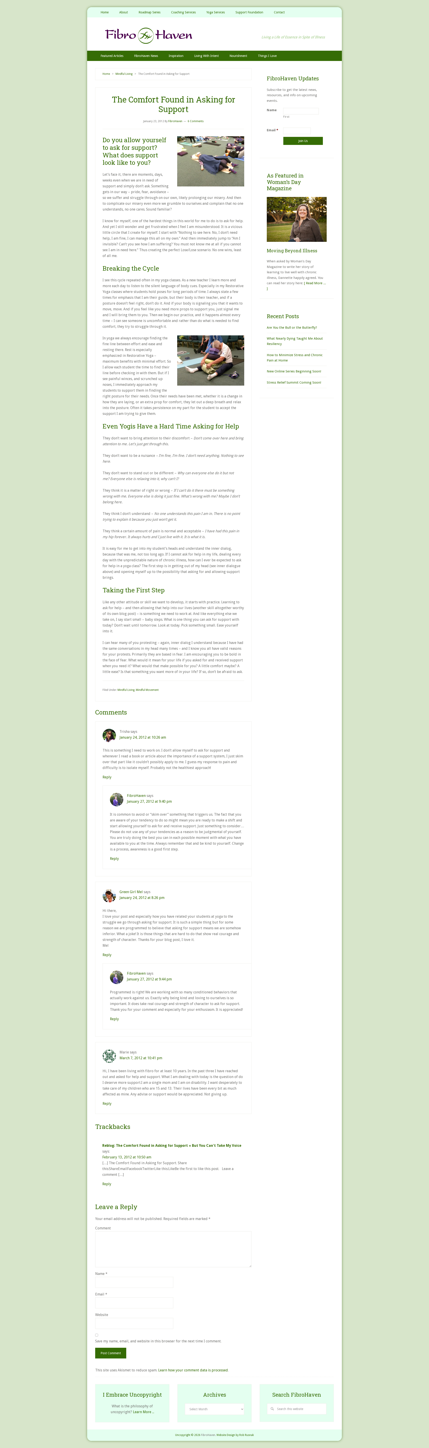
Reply (107, 777)
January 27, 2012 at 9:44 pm (149, 979)
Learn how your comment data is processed (193, 1370)
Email (101, 1294)
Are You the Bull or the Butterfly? (292, 328)
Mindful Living (126, 690)
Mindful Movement (147, 690)
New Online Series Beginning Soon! (294, 371)
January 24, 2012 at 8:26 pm (142, 898)
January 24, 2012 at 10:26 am (143, 737)
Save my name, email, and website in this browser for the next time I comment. (158, 1341)
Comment (103, 1228)
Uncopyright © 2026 (187, 1435)
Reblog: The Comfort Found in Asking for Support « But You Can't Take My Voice (171, 1145)
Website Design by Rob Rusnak (235, 1435)
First (286, 116)
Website (101, 1315)
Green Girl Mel (131, 892)
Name (101, 1274)
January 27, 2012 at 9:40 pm (149, 801)
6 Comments (196, 121)
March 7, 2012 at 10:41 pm (141, 1058)
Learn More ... (143, 1412)
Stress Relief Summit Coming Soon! (294, 382)
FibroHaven (214, 35)
